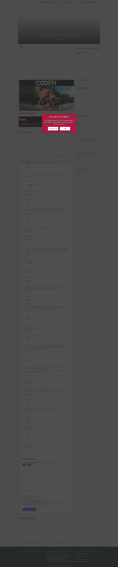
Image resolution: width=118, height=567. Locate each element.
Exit (65, 128)
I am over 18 (53, 128)
